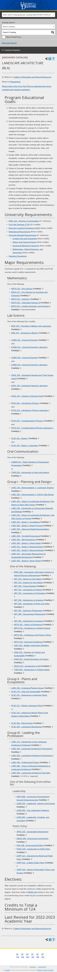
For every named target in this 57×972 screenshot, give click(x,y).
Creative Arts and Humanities (25, 238)
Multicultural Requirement (19, 232)
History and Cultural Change (24, 242)
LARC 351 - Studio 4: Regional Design (27, 547)
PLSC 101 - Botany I (19, 438)
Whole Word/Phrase (13, 37)
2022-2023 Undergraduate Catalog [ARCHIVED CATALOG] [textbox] (27, 15)
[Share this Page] (46, 58)
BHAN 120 (32, 892)
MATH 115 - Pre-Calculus (21, 289)
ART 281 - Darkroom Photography (28, 610)
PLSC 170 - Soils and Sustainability (26, 692)
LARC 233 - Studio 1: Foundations (25, 522)
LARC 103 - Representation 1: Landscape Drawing (32, 488)
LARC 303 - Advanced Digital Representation (30, 529)
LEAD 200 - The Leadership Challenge (33, 810)
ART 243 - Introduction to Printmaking (30, 593)
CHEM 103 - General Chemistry (24, 358)
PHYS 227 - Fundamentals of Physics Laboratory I (32, 428)
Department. (15, 82)
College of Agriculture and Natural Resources (32, 77)
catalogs (7, 970)
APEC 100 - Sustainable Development (32, 832)
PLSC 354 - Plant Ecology (22, 723)
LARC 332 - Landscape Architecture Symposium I (32, 749)
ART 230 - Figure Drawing (25, 586)
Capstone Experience (18, 256)
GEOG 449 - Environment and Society (33, 838)
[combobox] (28, 14)
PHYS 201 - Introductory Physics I (25, 403)
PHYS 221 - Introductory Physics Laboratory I (30, 410)
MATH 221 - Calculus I (20, 299)
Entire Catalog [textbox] (9, 27)
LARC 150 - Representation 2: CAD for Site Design (32, 494)
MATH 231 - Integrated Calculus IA (25, 303)
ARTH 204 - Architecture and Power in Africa (32, 635)
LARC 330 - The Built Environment (25, 536)
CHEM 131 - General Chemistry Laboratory (29, 347)
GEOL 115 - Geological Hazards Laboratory (29, 386)
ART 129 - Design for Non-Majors (28, 579)
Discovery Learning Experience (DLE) (24, 228)
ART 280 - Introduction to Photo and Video (32, 604)
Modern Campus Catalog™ (45, 970)
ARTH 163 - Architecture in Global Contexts (32, 628)
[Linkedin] (42, 957)
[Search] (52, 32)
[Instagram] (27, 957)
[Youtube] (32, 957)
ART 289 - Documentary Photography (30, 614)
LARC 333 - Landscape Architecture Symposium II (32, 755)
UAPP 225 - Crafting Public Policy (31, 863)
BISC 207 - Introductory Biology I (25, 333)
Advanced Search (9, 43)
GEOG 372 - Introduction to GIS (27, 666)
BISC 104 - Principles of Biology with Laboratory (31, 326)
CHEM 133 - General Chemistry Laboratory (29, 365)
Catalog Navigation (12, 50)
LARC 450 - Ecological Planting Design (27, 688)
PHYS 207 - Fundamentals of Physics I (27, 421)
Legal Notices (42, 967)
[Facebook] (22, 957)
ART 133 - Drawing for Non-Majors (28, 582)
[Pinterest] (37, 957)
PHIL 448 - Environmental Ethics (30, 845)
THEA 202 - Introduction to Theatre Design (32, 670)
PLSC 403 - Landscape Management (26, 727)
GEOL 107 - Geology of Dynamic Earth (27, 396)
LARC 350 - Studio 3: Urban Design (26, 543)
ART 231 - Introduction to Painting (28, 590)
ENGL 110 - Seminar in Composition (24, 221)
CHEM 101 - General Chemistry (24, 340)
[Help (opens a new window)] (53, 58)
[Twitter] (17, 957)
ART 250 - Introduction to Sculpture (29, 600)
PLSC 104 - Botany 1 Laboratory (25, 445)
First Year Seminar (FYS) (19, 224)
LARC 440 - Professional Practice (25, 762)
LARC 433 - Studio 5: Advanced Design (27, 550)
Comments (32, 967)
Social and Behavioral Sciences (26, 246)
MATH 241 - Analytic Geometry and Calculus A (30, 306)
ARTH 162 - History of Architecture (28, 625)
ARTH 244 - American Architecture (28, 642)
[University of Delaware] (29, 9)
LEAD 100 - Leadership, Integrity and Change (36, 803)
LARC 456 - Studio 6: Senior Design (26, 561)
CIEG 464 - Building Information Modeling (31, 645)
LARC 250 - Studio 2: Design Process (27, 526)
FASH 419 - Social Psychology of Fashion (31, 659)
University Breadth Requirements (22, 235)
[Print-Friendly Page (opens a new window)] (49, 58)
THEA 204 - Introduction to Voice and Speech (30, 472)
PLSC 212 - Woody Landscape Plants (27, 706)
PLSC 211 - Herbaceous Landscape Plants (29, 695)
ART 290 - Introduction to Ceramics (29, 621)
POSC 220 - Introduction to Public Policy (33, 849)
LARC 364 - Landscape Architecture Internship (30, 773)
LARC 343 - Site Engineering (23, 540)
